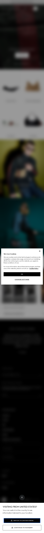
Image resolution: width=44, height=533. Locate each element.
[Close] (22, 497)
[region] (22, 266)
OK (22, 274)
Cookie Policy (33, 268)
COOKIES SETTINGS (22, 279)
